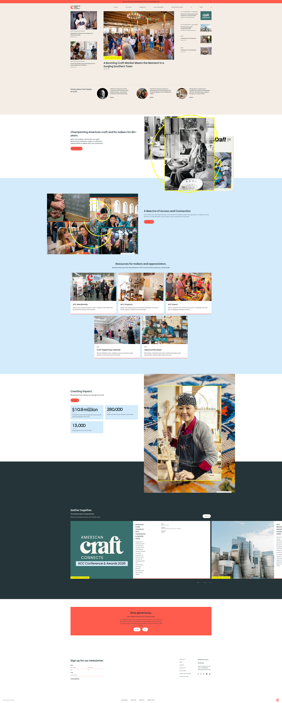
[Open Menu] (211, 7)
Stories (116, 7)
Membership (143, 7)
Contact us (182, 667)
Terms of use (141, 700)
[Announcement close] (211, 2)
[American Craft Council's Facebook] (199, 674)
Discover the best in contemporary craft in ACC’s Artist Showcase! (141, 1)
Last (88, 669)
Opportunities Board (177, 7)
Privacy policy (124, 700)
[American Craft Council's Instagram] (201, 674)
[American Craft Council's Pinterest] (204, 674)
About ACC (182, 659)
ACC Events (129, 7)
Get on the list (75, 678)
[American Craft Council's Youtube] (207, 674)
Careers (181, 665)
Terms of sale (133, 700)
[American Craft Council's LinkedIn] (210, 674)
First (71, 669)
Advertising (182, 670)
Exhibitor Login (183, 676)
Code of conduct (151, 700)
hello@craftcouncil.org (203, 659)
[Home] (75, 7)
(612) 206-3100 (201, 662)
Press (180, 662)
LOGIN (201, 7)
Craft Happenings (158, 7)
